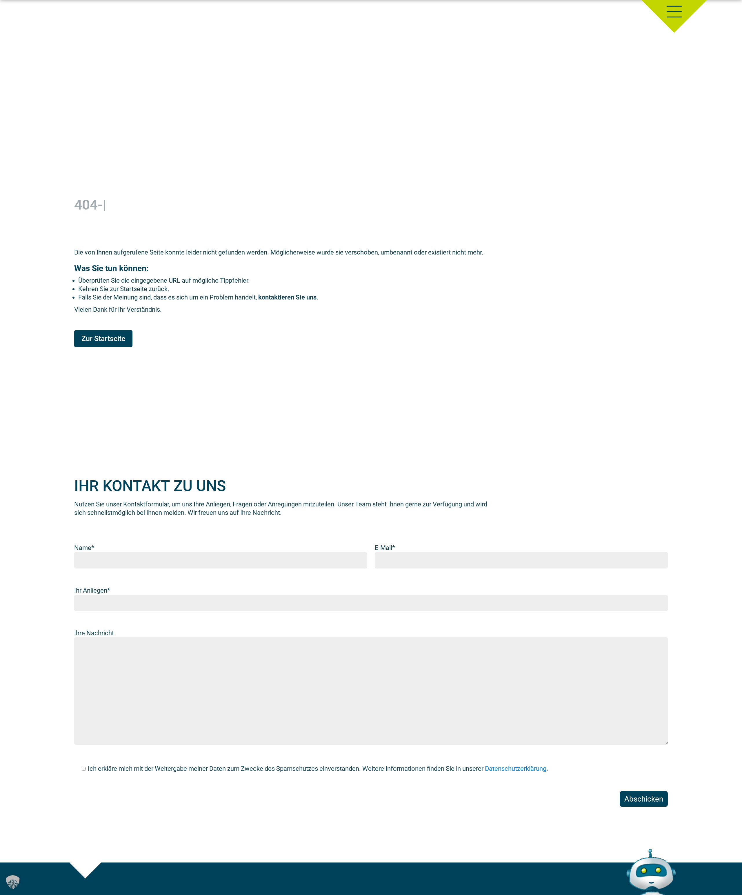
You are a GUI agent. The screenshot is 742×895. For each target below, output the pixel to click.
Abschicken (643, 799)
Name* (84, 547)
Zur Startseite (103, 338)
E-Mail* (385, 547)
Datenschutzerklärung (515, 768)
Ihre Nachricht (94, 633)
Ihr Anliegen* (92, 590)
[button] (13, 882)
